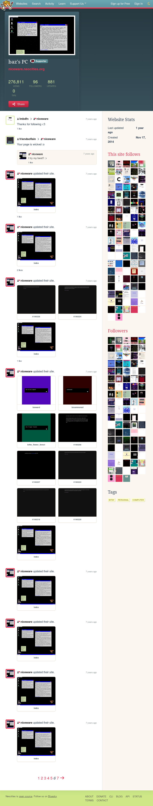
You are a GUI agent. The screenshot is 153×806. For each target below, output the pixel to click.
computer (138, 499)
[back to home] (7, 5)
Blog (119, 796)
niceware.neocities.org (26, 69)
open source (25, 796)
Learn (62, 3)
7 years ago (91, 118)
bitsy (111, 499)
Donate (101, 796)
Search (36, 3)
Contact (102, 800)
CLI (111, 796)
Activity (49, 3)
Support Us (77, 3)
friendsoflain (27, 139)
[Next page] (62, 778)
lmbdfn (24, 119)
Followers (118, 330)
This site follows (124, 154)
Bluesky (52, 796)
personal (123, 499)
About (89, 796)
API (128, 796)
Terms (89, 800)
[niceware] (10, 175)
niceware (42, 119)
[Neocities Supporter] (39, 61)
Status (137, 796)
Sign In (138, 3)
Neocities (11, 796)
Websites (21, 3)
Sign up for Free (120, 3)
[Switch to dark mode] (149, 3)
